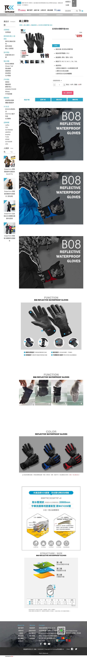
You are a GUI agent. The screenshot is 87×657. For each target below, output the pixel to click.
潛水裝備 (8, 68)
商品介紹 (26, 100)
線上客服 (32, 636)
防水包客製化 (43, 15)
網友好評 (59, 99)
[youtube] (49, 644)
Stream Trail (9, 66)
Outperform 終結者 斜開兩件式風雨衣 (9, 238)
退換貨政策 (32, 630)
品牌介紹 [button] (36, 10)
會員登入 (68, 2)
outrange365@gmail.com (51, 633)
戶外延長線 (8, 94)
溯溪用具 (8, 71)
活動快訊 (21, 630)
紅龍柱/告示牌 (11, 15)
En (74, 5)
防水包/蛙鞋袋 (9, 64)
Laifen (7, 125)
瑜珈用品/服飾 (9, 100)
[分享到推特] (76, 649)
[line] (45, 644)
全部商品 (23, 10)
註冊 (67, 5)
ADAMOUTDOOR (10, 89)
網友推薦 (50, 10)
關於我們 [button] (29, 10)
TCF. (6, 127)
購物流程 (75, 99)
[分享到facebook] (72, 649)
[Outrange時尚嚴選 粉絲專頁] (41, 644)
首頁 (20, 25)
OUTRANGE (9, 130)
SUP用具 (8, 75)
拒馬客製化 (76, 15)
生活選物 (8, 118)
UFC (6, 144)
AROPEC (8, 132)
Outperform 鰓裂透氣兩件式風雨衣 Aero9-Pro (9, 171)
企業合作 (43, 10)
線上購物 (26, 25)
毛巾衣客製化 (27, 15)
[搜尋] (76, 11)
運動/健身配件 (9, 103)
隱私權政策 (32, 633)
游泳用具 (8, 73)
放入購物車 (67, 93)
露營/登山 (8, 87)
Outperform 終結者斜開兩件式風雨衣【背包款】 (9, 193)
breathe (7, 134)
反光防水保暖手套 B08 (45, 25)
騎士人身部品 (9, 48)
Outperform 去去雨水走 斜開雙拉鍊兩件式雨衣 (9, 216)
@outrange (73, 631)
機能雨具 (8, 84)
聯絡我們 (32, 628)
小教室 (58, 10)
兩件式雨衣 (8, 46)
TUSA (7, 137)
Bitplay (7, 91)
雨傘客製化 (59, 15)
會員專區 (32, 638)
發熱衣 (7, 82)
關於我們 (21, 628)
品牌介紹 (43, 99)
